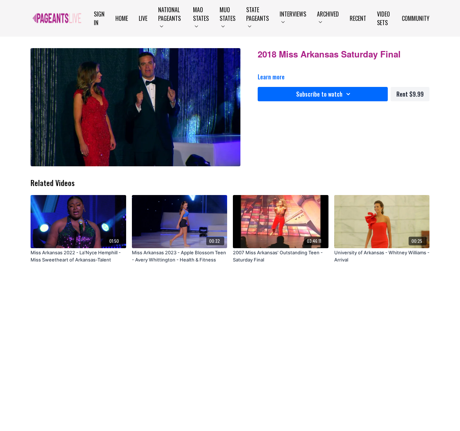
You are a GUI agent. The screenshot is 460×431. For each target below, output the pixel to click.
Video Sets (383, 18)
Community (415, 18)
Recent (358, 18)
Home (121, 18)
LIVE (143, 18)
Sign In (99, 18)
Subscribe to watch (319, 94)
